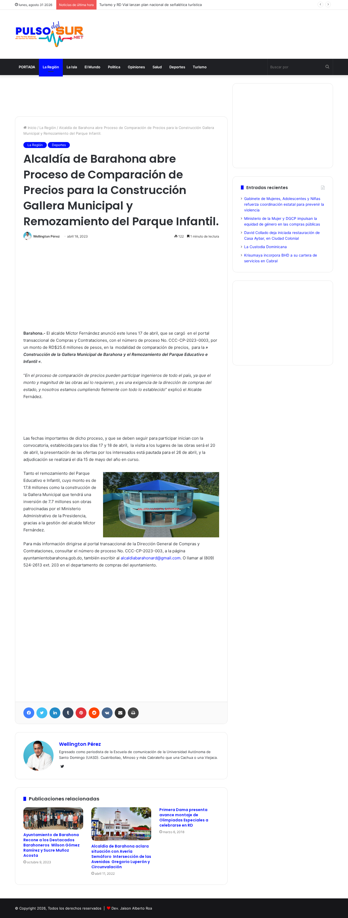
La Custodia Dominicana (265, 247)
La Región (51, 67)
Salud (157, 67)
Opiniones (136, 67)
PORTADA (27, 67)
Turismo (200, 67)
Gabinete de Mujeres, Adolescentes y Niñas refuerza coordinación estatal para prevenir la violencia (284, 204)
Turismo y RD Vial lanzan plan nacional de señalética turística (150, 4)
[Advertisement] (228, 27)
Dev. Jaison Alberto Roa (131, 908)
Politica (114, 67)
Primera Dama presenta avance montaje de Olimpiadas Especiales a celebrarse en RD (183, 817)
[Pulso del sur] (49, 34)
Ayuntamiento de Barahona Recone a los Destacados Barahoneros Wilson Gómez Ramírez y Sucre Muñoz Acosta (51, 845)
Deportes (177, 67)
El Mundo (92, 67)
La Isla (72, 67)
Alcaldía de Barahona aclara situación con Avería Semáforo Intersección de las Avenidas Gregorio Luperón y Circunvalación (121, 856)
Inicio (31, 127)
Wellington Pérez (46, 236)
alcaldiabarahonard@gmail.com (151, 557)
